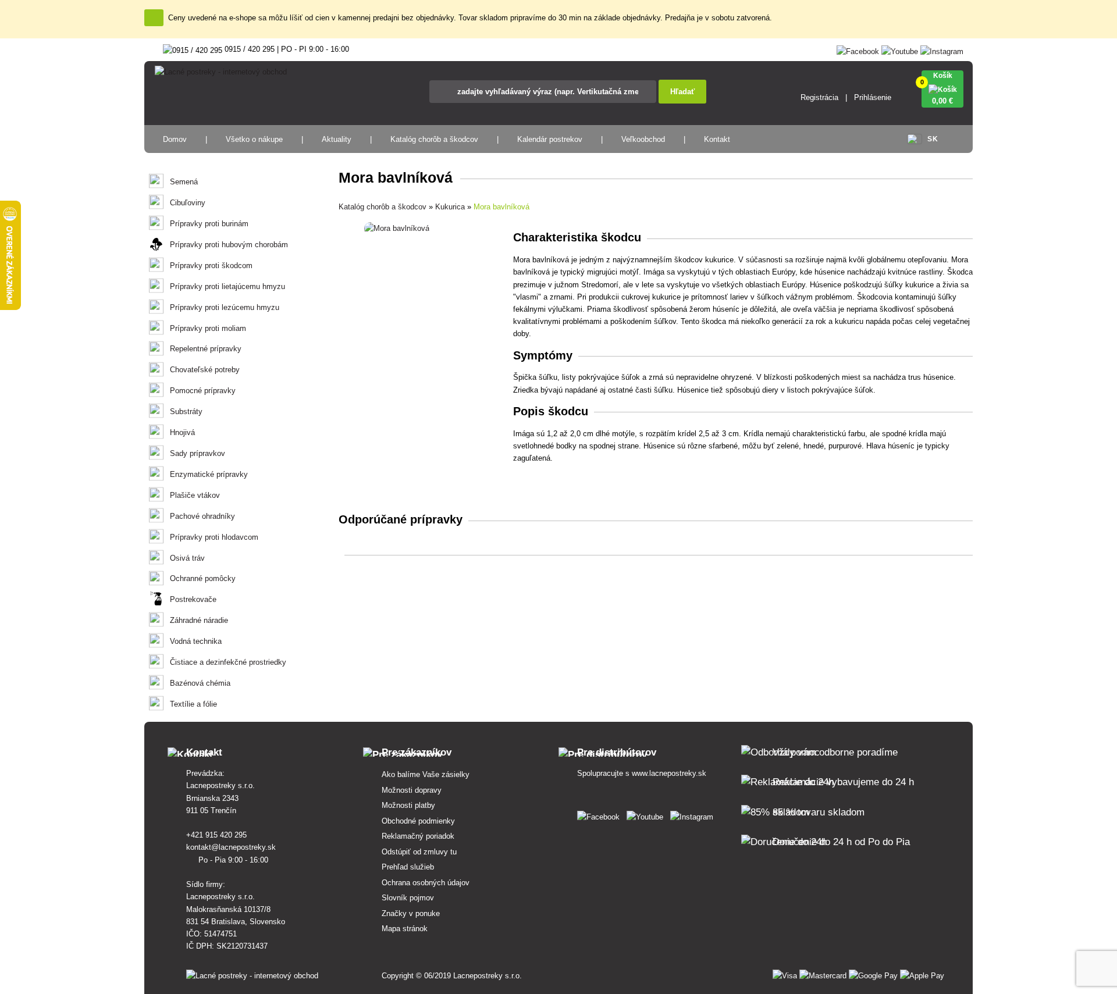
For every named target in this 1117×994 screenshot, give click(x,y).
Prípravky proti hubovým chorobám (229, 244)
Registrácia (819, 97)
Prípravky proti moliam (208, 328)
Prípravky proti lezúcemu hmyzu (224, 307)
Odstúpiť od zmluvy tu (419, 851)
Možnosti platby (408, 805)
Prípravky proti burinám (209, 223)
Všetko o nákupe (254, 139)
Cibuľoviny (187, 202)
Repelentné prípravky (205, 348)
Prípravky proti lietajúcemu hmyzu (227, 286)
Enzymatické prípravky (209, 474)
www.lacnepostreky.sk (669, 773)
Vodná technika (196, 641)
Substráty (186, 411)
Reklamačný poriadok (418, 836)
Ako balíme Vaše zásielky (425, 774)
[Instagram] (941, 49)
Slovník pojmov (408, 897)
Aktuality (336, 139)
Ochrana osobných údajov (425, 882)
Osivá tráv (187, 558)
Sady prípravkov (197, 453)
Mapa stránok (405, 928)
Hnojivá (182, 432)
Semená (184, 181)
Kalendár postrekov (549, 139)
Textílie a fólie (193, 704)
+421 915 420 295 (217, 835)
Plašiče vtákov (195, 495)
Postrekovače (193, 599)
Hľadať (682, 91)
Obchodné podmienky (418, 821)
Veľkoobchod (643, 139)
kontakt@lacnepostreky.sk (232, 847)
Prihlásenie (872, 97)
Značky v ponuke (411, 913)
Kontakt (717, 139)
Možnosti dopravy (412, 790)
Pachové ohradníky (202, 516)
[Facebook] (858, 49)
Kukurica (450, 206)
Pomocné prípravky (203, 390)
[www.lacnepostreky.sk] (600, 814)
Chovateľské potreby (205, 369)
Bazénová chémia (200, 683)
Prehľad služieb (408, 867)
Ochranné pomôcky (203, 578)
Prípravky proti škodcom (211, 265)
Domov (175, 139)
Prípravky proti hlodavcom (214, 537)
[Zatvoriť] (153, 17)
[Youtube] (899, 49)
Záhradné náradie (199, 620)
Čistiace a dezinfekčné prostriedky (228, 662)
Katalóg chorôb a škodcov (434, 139)
